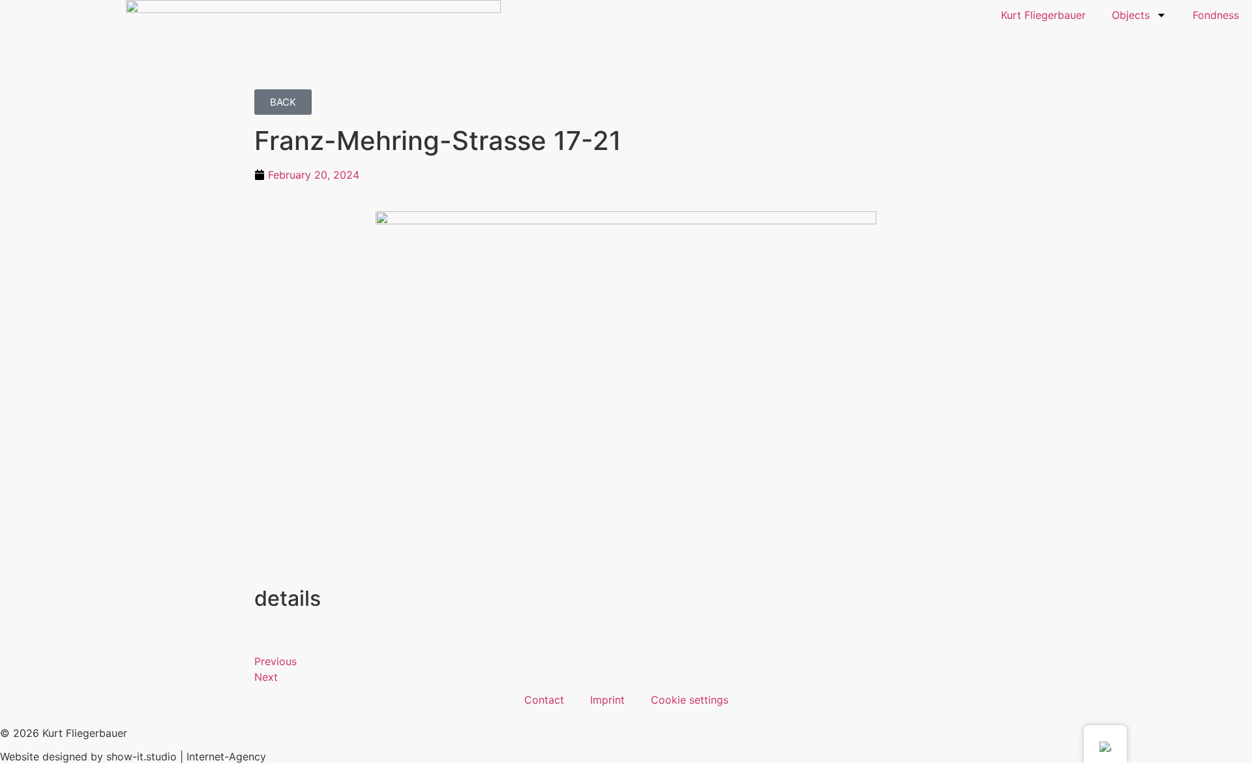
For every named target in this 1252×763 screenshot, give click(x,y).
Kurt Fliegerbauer (1043, 15)
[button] (283, 102)
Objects (1131, 15)
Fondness (1216, 15)
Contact (544, 699)
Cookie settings (689, 699)
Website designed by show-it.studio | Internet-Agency (133, 756)
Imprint (607, 699)
